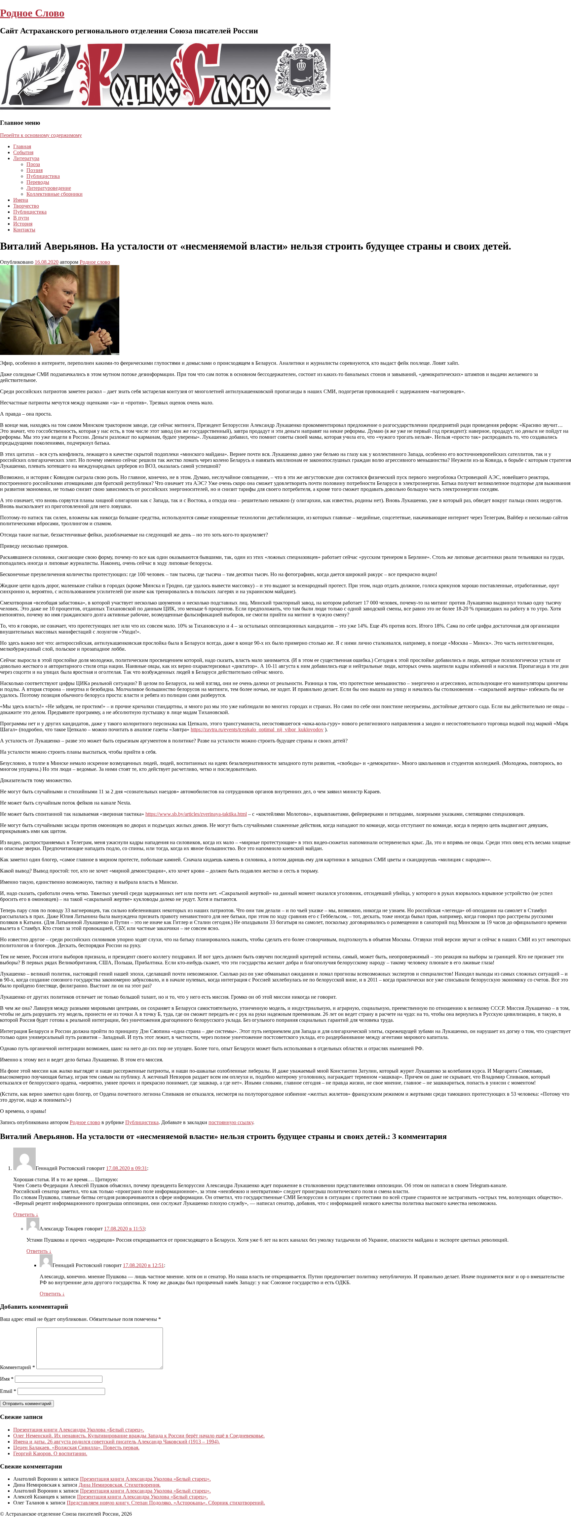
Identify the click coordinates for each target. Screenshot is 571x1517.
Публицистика (43, 176)
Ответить (25, 1214)
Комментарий (17, 1367)
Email (8, 1391)
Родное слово (95, 262)
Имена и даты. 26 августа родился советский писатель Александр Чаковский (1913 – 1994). (116, 1441)
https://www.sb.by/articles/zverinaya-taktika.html (196, 814)
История (22, 223)
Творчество (26, 206)
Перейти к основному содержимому (41, 135)
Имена (20, 200)
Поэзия (34, 170)
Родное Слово (32, 13)
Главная (22, 146)
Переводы (37, 182)
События (23, 152)
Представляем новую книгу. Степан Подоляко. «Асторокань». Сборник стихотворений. (166, 1502)
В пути (21, 218)
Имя (7, 1379)
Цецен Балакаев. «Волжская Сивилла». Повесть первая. (76, 1447)
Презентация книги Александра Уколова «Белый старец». (78, 1429)
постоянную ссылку (231, 1122)
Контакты (24, 229)
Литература (26, 158)
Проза (33, 164)
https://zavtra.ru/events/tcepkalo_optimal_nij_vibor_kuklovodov (257, 729)
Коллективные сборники (54, 194)
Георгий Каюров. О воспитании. (50, 1453)
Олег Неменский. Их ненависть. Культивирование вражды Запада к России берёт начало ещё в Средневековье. (139, 1435)
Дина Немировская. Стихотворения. (120, 1485)
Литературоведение (48, 188)
